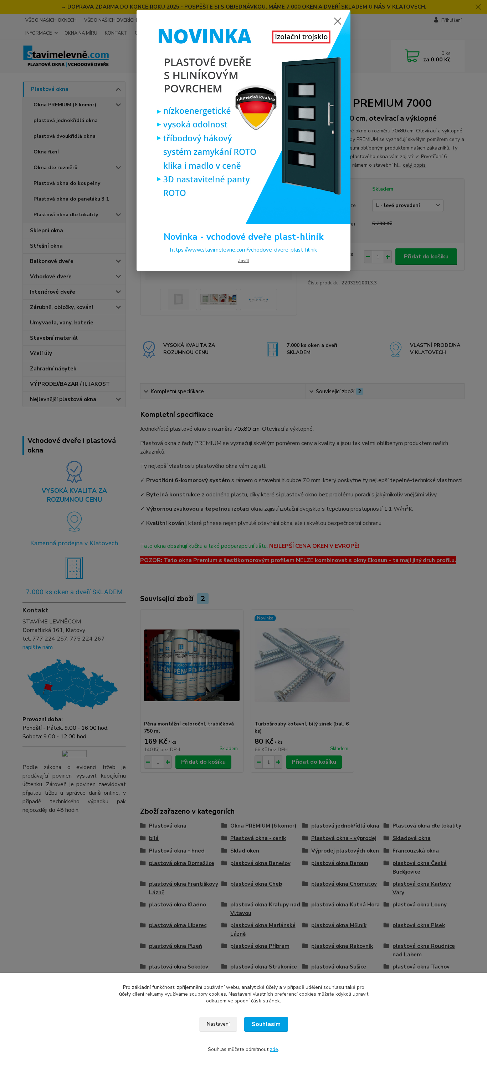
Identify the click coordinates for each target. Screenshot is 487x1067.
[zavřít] (337, 21)
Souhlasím (266, 1024)
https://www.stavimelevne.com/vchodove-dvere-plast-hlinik (243, 249)
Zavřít (243, 260)
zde (274, 1049)
